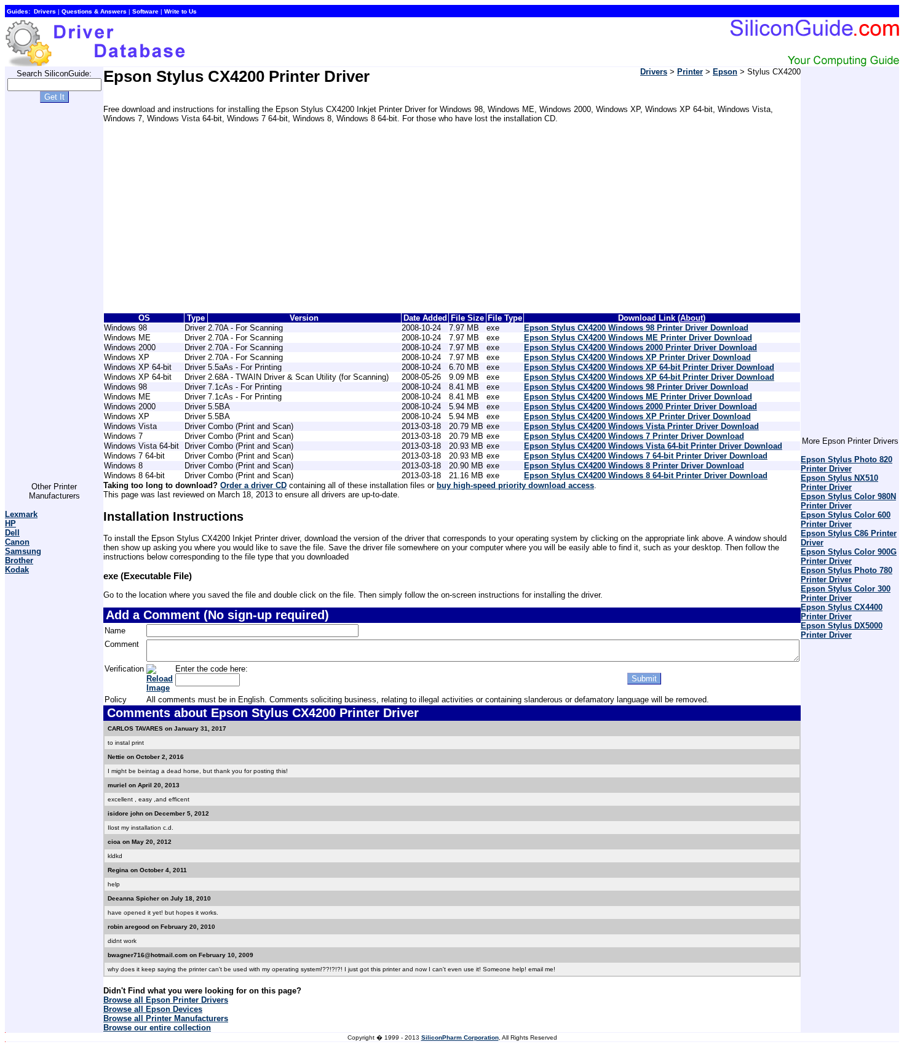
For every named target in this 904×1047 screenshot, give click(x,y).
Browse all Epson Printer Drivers (165, 1000)
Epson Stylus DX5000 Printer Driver (841, 630)
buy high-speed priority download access (515, 485)
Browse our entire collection (157, 1027)
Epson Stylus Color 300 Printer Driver (845, 593)
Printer (690, 71)
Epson (725, 71)
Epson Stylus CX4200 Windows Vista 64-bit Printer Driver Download (653, 446)
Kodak (17, 569)
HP (10, 523)
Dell (12, 532)
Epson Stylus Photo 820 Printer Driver (846, 464)
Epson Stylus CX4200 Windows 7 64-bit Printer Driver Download (645, 455)
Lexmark (21, 514)
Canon (17, 542)
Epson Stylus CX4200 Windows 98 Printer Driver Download (636, 327)
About (691, 318)
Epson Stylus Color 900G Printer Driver (849, 556)
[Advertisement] (54, 297)
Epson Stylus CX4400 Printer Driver (841, 612)
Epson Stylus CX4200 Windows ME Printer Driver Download (638, 337)
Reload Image (159, 683)
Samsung (23, 551)
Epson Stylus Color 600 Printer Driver (845, 519)
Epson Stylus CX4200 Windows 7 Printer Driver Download (634, 436)
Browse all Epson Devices (152, 1009)
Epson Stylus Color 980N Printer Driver (848, 501)
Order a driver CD (253, 485)
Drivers (653, 71)
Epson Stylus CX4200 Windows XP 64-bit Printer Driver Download (649, 367)
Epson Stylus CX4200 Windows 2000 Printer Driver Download (640, 347)
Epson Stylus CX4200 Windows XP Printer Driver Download (637, 357)
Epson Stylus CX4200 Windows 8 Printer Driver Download (634, 465)
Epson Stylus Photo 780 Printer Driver (846, 575)
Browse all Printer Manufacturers (165, 1018)
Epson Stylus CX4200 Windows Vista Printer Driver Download (641, 426)
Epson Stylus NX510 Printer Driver (839, 482)
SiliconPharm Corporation (460, 1037)
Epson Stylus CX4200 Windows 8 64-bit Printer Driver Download (645, 475)
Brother (19, 560)
